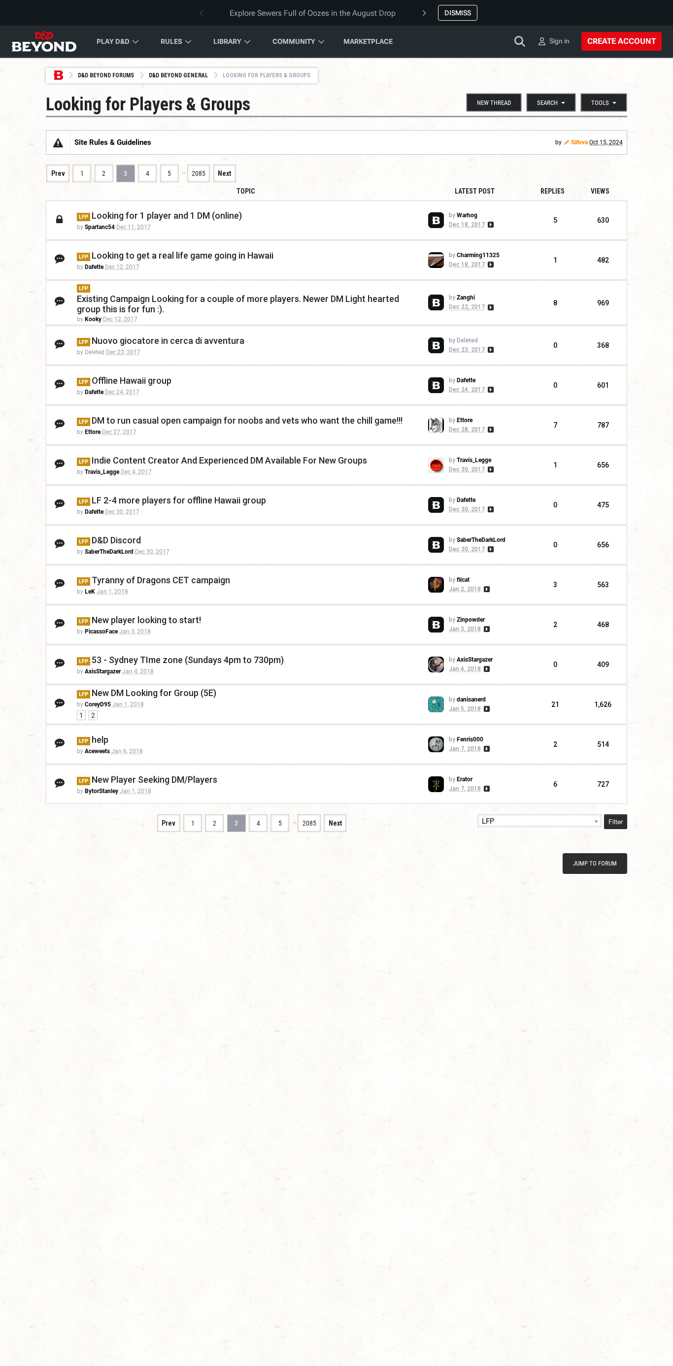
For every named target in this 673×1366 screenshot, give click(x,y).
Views (600, 191)
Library (227, 41)
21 (555, 704)
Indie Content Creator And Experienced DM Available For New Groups (229, 460)
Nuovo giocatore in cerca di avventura (168, 340)
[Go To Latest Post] (490, 224)
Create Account (621, 41)
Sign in (559, 41)
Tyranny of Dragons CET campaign (161, 580)
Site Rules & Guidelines (112, 142)
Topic (245, 191)
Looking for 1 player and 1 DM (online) (167, 215)
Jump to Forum (595, 863)
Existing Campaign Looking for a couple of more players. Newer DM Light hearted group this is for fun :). (238, 304)
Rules (171, 41)
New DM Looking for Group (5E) (154, 693)
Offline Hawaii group (131, 380)
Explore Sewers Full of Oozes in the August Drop (313, 13)
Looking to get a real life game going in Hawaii (182, 255)
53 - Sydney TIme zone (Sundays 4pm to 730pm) (188, 660)
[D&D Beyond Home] (43, 41)
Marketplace (368, 41)
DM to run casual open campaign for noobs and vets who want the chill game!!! (247, 420)
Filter (615, 821)
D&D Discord (116, 540)
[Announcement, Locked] (58, 142)
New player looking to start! (146, 620)
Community (293, 41)
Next (224, 173)
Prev (58, 173)
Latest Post (475, 191)
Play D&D (113, 41)
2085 (198, 173)
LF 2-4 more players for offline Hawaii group (179, 500)
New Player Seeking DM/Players (154, 779)
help (100, 739)
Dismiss (457, 13)
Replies (552, 191)
